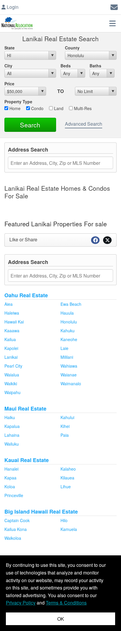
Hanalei (11, 469)
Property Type (18, 101)
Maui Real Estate (25, 408)
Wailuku (11, 444)
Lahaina (11, 435)
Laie (64, 348)
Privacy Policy (21, 602)
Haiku (9, 417)
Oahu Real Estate (26, 295)
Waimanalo (70, 383)
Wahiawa (68, 366)
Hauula (67, 313)
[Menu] (112, 23)
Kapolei (11, 348)
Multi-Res (82, 108)
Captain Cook (17, 520)
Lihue (65, 486)
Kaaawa (11, 330)
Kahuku (67, 330)
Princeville (13, 495)
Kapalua (12, 426)
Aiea (8, 304)
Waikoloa (12, 538)
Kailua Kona (15, 529)
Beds (65, 66)
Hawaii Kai (14, 322)
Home (14, 108)
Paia (64, 435)
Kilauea (67, 478)
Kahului (67, 417)
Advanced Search (83, 123)
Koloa (9, 486)
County (72, 48)
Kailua (10, 339)
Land (58, 108)
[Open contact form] (114, 6)
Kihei (65, 426)
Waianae (68, 375)
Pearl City (13, 366)
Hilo (64, 520)
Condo (36, 108)
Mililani (66, 357)
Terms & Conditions (66, 602)
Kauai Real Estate (26, 460)
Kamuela (68, 529)
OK (60, 618)
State (9, 48)
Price (9, 84)
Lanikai (11, 357)
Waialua (11, 375)
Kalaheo (68, 469)
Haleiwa (11, 313)
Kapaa (10, 478)
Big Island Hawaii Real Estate (41, 511)
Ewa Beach (70, 304)
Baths (95, 66)
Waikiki (10, 383)
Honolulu (68, 322)
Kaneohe (68, 339)
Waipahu (12, 392)
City (8, 66)
